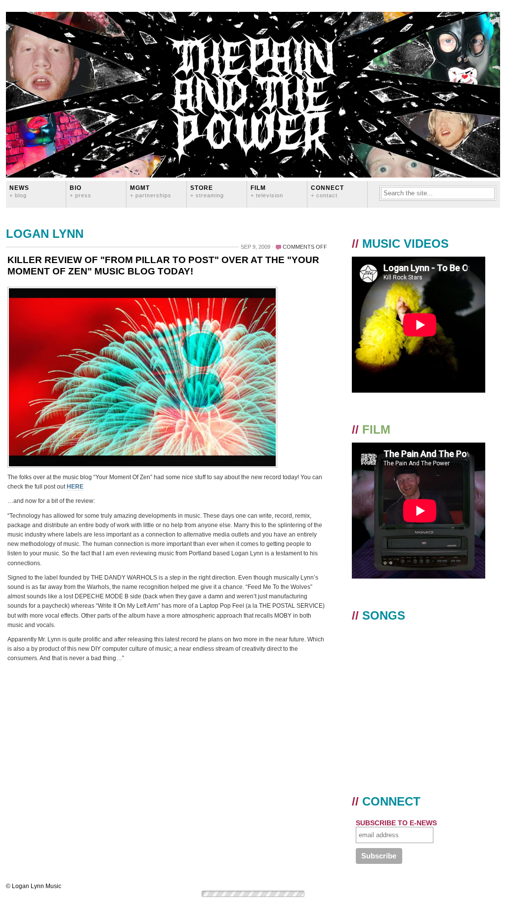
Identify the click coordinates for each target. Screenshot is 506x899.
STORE (207, 191)
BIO (80, 191)
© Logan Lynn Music (33, 886)
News (19, 191)
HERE (75, 486)
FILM (267, 191)
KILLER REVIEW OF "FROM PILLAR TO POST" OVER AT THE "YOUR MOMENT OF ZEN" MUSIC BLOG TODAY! (163, 265)
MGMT (150, 191)
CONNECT (327, 191)
